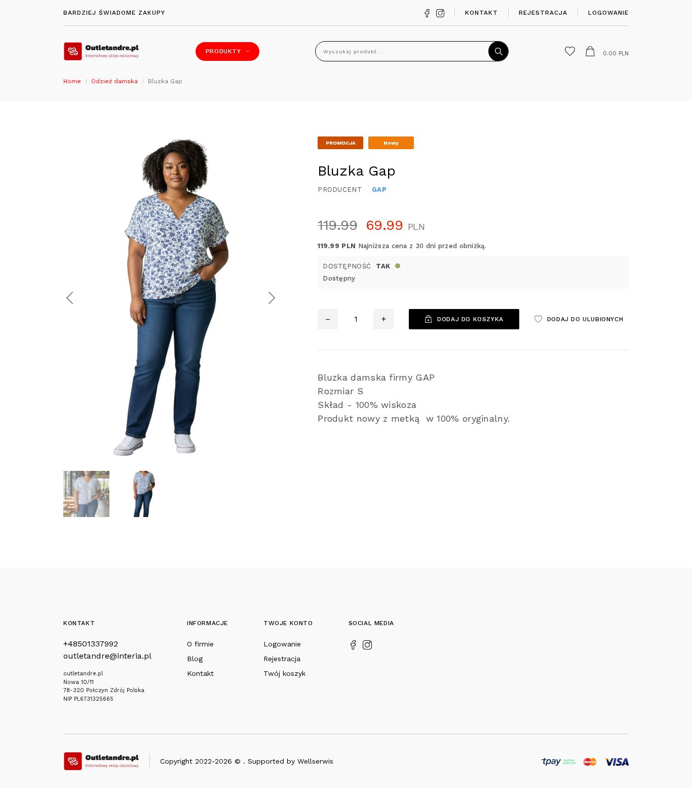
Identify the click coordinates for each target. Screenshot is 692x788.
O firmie (200, 644)
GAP (379, 189)
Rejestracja (543, 12)
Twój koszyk (284, 673)
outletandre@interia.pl (107, 656)
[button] (69, 297)
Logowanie (608, 12)
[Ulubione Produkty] (570, 51)
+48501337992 (90, 643)
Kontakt (481, 12)
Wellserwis (315, 761)
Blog (195, 659)
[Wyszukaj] (498, 51)
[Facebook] (427, 12)
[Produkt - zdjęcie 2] (170, 297)
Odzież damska (114, 81)
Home (72, 81)
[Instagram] (440, 12)
